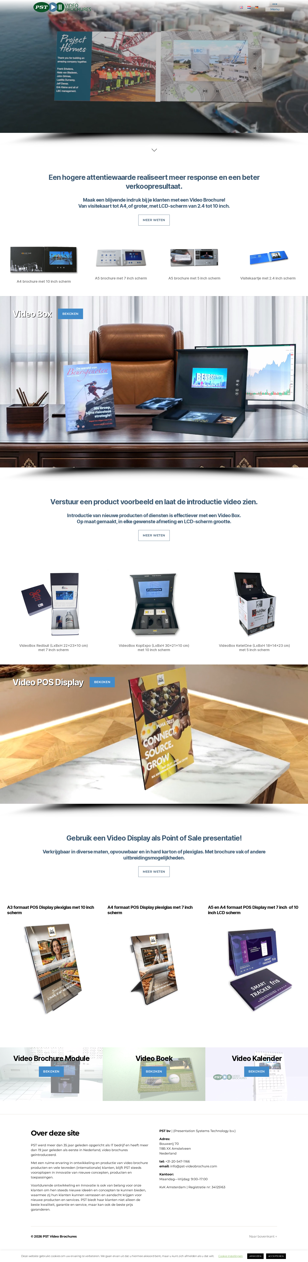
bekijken (70, 314)
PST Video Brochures (60, 1236)
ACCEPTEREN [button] (276, 1256)
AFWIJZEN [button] (255, 1256)
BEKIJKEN (154, 1071)
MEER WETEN (154, 220)
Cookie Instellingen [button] (230, 1256)
